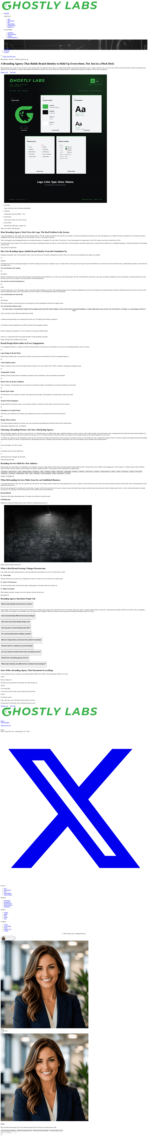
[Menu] (1, 55)
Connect (6, 52)
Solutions (6, 13)
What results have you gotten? (41, 1130)
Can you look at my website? (8, 1130)
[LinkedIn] (2, 883)
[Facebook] (2, 734)
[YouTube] (3, 883)
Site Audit (13, 72)
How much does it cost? (56, 1130)
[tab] (4, 471)
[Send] (1, 1134)
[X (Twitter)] (74, 881)
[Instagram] (3, 734)
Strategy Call (4, 72)
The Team (7, 50)
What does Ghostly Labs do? (24, 1130)
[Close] (3, 1032)
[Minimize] (1, 1032)
